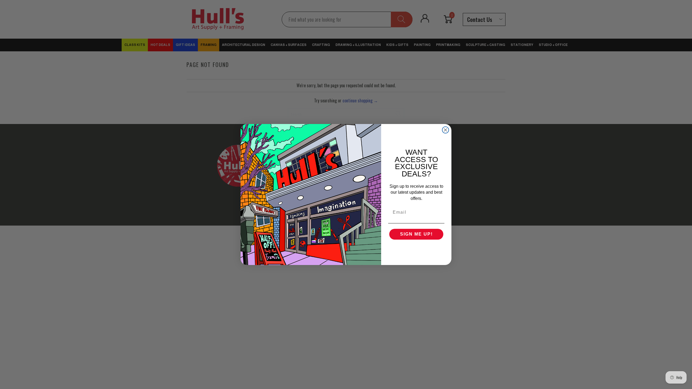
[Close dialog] (445, 130)
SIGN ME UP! (416, 234)
